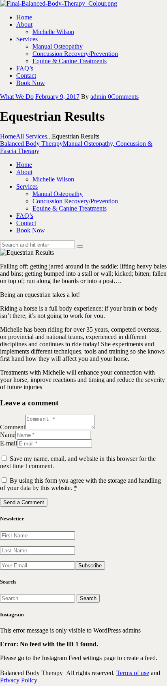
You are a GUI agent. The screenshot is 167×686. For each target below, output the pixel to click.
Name (7, 434)
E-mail (8, 443)
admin (99, 96)
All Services (31, 136)
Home (8, 136)
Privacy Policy (18, 680)
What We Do (17, 96)
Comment (12, 427)
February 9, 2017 (57, 96)
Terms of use (132, 672)
